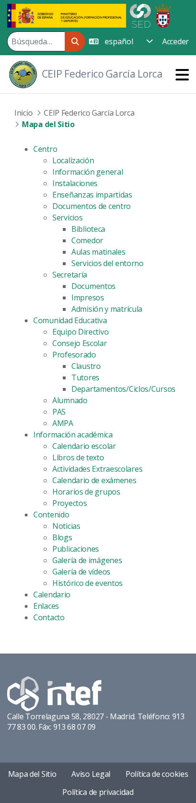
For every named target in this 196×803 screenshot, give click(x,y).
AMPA (62, 423)
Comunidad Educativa (70, 320)
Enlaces (46, 606)
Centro (45, 149)
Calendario (51, 594)
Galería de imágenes (87, 560)
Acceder (175, 41)
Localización (73, 160)
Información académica (73, 434)
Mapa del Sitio (32, 774)
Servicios (67, 217)
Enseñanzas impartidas (92, 194)
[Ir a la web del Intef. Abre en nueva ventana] (54, 693)
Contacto (49, 617)
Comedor (87, 240)
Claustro (86, 366)
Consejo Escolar (79, 343)
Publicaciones (75, 549)
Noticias (66, 526)
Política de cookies (157, 774)
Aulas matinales (98, 252)
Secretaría (69, 274)
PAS (59, 411)
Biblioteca (88, 229)
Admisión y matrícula (106, 309)
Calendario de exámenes (94, 480)
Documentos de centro (91, 206)
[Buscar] (75, 41)
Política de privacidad (97, 792)
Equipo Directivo (80, 332)
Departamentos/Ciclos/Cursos (123, 389)
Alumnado (70, 400)
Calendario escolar (84, 446)
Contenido (51, 514)
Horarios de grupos (86, 491)
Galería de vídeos (81, 571)
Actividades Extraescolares (97, 469)
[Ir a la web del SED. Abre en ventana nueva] (140, 15)
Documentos (93, 286)
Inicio (23, 113)
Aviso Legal (90, 774)
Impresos (87, 297)
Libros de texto (78, 457)
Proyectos (69, 503)
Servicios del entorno (107, 263)
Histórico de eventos (87, 583)
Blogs (62, 537)
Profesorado (74, 354)
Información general (87, 172)
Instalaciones (75, 183)
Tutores (85, 377)
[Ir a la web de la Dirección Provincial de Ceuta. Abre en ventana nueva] (163, 15)
